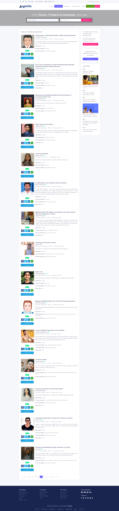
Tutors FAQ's (63, 497)
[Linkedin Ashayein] (26, 1)
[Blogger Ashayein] (92, 498)
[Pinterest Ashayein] (29, 1)
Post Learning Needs (44, 495)
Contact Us (81, 509)
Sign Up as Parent (44, 492)
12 (46, 476)
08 (35, 476)
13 (49, 476)
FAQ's (41, 497)
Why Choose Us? (23, 494)
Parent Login (42, 494)
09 (38, 476)
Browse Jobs (67, 6)
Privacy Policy (52, 509)
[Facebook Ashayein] (20, 1)
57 (57, 476)
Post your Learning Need (91, 44)
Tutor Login (62, 494)
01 (24, 476)
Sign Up (91, 59)
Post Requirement (76, 6)
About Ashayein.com (23, 492)
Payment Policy (68, 509)
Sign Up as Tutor (63, 492)
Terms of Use (60, 509)
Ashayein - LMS (22, 499)
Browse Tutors (58, 6)
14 (52, 476)
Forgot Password (64, 495)
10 (41, 476)
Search (87, 20)
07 (32, 476)
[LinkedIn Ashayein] (85, 498)
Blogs (83, 6)
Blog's (75, 509)
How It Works (44, 509)
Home (51, 6)
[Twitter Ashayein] (23, 1)
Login (97, 6)
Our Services (22, 495)
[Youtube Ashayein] (32, 1)
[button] (42, 20)
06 (29, 476)
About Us (37, 509)
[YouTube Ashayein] (90, 498)
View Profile (27, 58)
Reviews (21, 497)
